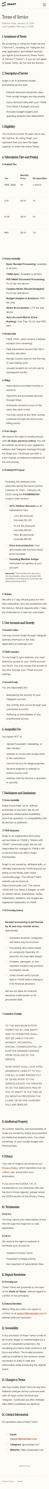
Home (19, 1481)
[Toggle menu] (44, 4)
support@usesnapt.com (30, 1313)
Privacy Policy (10, 1168)
